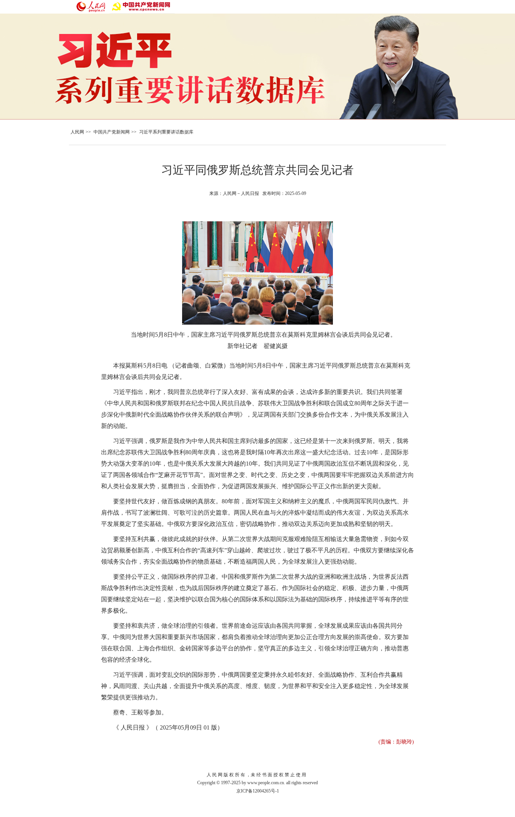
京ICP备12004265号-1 (257, 791)
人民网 (77, 132)
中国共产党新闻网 (111, 132)
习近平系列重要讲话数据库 (166, 132)
